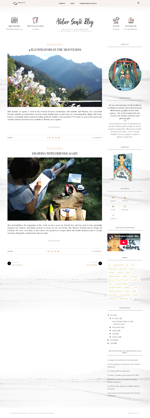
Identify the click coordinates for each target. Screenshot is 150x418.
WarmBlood (113, 299)
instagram (125, 210)
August (115, 330)
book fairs (122, 269)
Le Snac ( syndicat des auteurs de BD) (123, 375)
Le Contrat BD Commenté (118, 371)
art (110, 265)
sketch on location (55, 44)
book (133, 265)
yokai (131, 299)
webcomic (123, 299)
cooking (111, 272)
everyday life (134, 276)
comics (131, 269)
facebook (113, 218)
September (117, 327)
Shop (72, 3)
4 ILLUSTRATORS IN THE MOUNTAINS (55, 49)
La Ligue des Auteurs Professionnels (122, 360)
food (119, 280)
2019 (112, 343)
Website (62, 3)
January (115, 337)
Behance (113, 201)
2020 (112, 340)
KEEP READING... (54, 127)
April (114, 334)
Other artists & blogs (88, 3)
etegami (124, 276)
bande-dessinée (119, 265)
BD (127, 265)
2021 (112, 315)
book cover (112, 269)
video (134, 291)
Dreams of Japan (114, 276)
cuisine (128, 272)
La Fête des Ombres (121, 284)
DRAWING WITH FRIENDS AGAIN (55, 153)
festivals (111, 280)
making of (127, 287)
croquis (120, 272)
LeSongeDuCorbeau (115, 287)
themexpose (33, 413)
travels (127, 291)
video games (113, 295)
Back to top (133, 413)
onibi (135, 287)
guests (126, 280)
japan (110, 284)
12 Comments (96, 251)
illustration (135, 280)
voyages (135, 295)
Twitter (113, 210)
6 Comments (97, 137)
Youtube (125, 201)
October (116, 318)
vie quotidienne (125, 295)
